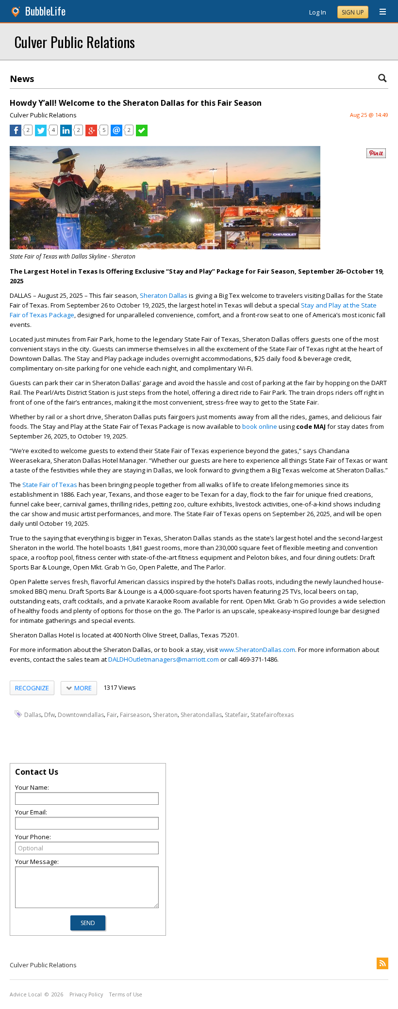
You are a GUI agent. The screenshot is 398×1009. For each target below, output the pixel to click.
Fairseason (135, 714)
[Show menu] (379, 12)
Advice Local (26, 994)
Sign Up (353, 12)
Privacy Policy (86, 994)
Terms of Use (125, 994)
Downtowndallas (81, 714)
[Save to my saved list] (142, 134)
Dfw (49, 714)
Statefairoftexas (272, 714)
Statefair (236, 714)
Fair (112, 714)
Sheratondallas (201, 714)
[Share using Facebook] (15, 134)
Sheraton (165, 714)
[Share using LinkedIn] (66, 134)
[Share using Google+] (91, 134)
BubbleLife (45, 10)
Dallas (32, 714)
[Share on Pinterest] (376, 156)
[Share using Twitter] (41, 134)
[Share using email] (116, 134)
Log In (317, 12)
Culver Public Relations (75, 41)
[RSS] (382, 963)
